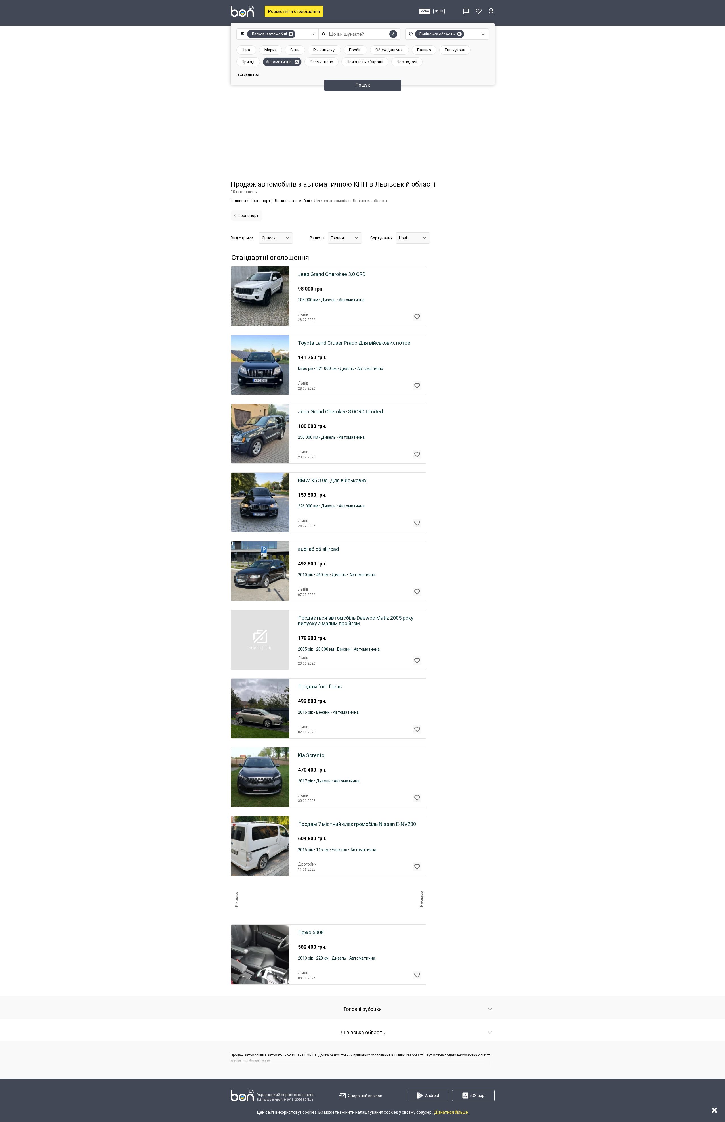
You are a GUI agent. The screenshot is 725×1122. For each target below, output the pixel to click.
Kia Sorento (311, 755)
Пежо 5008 (311, 932)
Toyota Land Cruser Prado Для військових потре (354, 343)
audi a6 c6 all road (318, 549)
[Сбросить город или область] (459, 34)
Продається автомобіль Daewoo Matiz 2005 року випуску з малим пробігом (355, 620)
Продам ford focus (320, 687)
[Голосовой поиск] (393, 34)
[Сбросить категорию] (291, 34)
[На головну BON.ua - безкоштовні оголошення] (242, 11)
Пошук (362, 85)
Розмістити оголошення (294, 11)
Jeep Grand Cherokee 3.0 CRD (332, 274)
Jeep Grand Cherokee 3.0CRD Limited (340, 412)
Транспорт (248, 215)
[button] (276, 34)
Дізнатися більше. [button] (451, 1112)
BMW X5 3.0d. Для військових (332, 480)
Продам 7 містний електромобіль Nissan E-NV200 (357, 824)
